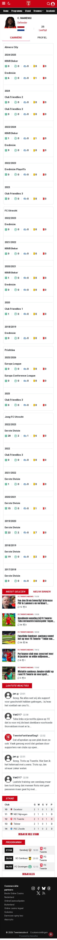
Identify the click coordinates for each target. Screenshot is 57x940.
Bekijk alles (28, 874)
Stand (28, 11)
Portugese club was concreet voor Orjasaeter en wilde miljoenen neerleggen (35, 655)
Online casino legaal (13, 908)
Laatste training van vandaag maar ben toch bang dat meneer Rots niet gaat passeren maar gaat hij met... (28, 785)
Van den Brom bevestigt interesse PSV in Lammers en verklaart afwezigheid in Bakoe (35, 602)
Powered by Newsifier (28, 936)
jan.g (16, 693)
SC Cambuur (21, 858)
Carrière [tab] (16, 37)
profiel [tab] (42, 37)
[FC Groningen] (30, 866)
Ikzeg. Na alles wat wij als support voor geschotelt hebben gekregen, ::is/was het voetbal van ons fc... (28, 702)
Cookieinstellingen (39, 932)
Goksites (8, 912)
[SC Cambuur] (30, 858)
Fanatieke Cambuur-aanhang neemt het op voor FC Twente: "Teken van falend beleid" (36, 637)
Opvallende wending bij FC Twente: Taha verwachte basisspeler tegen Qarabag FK (35, 619)
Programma (16, 11)
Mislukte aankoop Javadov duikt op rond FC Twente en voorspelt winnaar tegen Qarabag (36, 673)
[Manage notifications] (51, 934)
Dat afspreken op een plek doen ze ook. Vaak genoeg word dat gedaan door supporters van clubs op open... (27, 743)
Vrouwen (38, 11)
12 (21, 607)
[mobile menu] (3, 4)
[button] (48, 4)
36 (21, 625)
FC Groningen (21, 866)
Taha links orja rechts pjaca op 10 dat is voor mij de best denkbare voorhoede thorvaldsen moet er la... (28, 722)
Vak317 (17, 714)
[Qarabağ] (30, 850)
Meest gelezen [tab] (15, 591)
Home (5, 11)
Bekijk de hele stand (28, 834)
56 (26, 642)
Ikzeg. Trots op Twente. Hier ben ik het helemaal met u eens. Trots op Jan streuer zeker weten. (27, 764)
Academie (50, 11)
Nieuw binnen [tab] (41, 591)
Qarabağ (24, 850)
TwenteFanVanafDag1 (26, 735)
